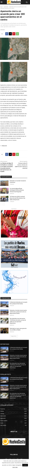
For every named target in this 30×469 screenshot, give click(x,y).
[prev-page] (1, 204)
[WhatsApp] (17, 33)
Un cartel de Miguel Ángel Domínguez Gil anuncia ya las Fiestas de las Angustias (17, 190)
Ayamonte (6, 6)
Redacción (4, 145)
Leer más (15, 467)
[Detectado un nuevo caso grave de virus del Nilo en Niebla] (4, 331)
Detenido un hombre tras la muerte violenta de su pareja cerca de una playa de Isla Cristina (18, 312)
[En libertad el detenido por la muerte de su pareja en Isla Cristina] (4, 304)
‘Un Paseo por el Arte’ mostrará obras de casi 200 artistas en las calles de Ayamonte (17, 198)
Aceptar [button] (25, 465)
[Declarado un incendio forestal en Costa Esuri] (4, 183)
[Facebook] (6, 33)
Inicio (1, 6)
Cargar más (13, 336)
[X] (10, 33)
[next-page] (4, 204)
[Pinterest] (13, 33)
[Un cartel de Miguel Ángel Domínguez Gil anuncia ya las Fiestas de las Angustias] (4, 191)
